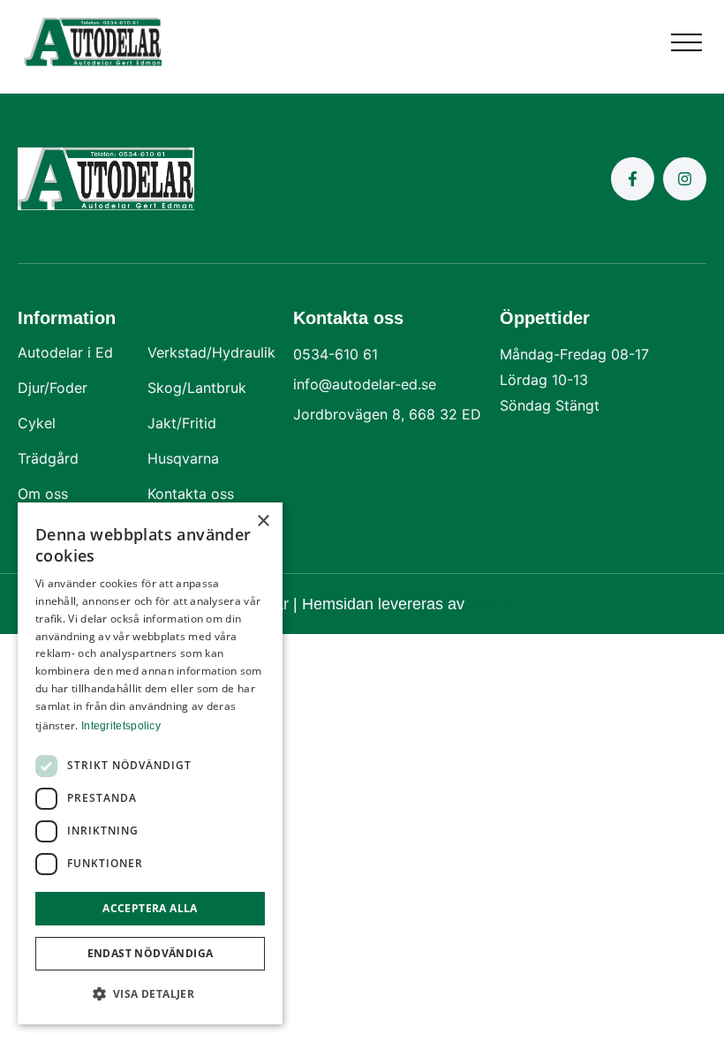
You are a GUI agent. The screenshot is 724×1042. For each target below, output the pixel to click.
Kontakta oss (190, 493)
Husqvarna (183, 458)
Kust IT (494, 604)
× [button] (262, 521)
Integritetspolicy (121, 726)
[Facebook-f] (632, 178)
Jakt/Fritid (181, 423)
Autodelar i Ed (65, 352)
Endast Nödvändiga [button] (150, 953)
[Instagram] (684, 178)
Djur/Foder (52, 387)
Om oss (43, 493)
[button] (686, 42)
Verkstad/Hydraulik (211, 352)
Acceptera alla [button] (150, 908)
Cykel (37, 423)
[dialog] (150, 763)
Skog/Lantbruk (196, 387)
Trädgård (48, 458)
